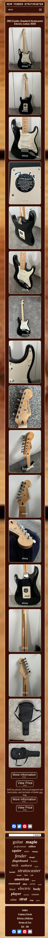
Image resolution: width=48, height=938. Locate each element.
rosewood (14, 883)
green (38, 900)
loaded (12, 872)
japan (33, 880)
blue (26, 875)
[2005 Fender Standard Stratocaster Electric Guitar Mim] (25, 49)
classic (19, 875)
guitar (18, 841)
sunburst (26, 865)
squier (16, 851)
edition (32, 846)
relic (32, 875)
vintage (35, 851)
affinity (36, 866)
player (16, 893)
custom (35, 894)
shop (31, 900)
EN (22, 926)
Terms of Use (25, 922)
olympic (32, 857)
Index (25, 910)
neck (15, 865)
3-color (34, 861)
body (37, 889)
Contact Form (25, 914)
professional (20, 846)
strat (23, 899)
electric (24, 888)
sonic (26, 851)
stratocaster (29, 870)
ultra (25, 884)
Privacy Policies (25, 918)
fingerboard (20, 860)
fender (20, 855)
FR (27, 926)
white (13, 899)
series (32, 884)
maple (31, 842)
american (22, 879)
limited (26, 895)
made (39, 884)
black (12, 889)
